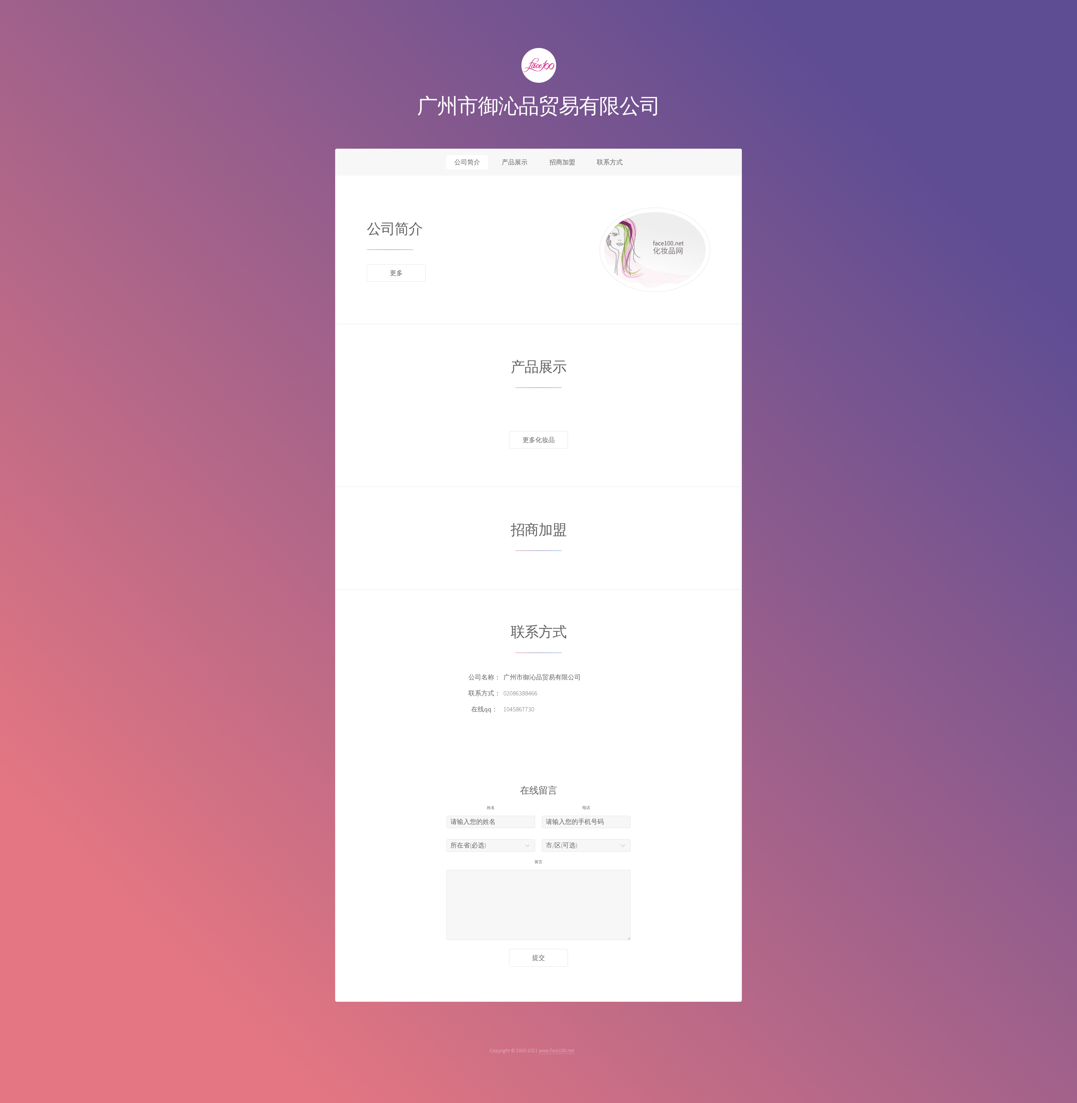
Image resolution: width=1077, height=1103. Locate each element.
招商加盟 (562, 162)
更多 (396, 273)
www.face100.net (556, 1050)
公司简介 (467, 162)
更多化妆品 (539, 440)
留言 (538, 861)
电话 (586, 807)
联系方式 (610, 162)
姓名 (491, 807)
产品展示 (515, 162)
